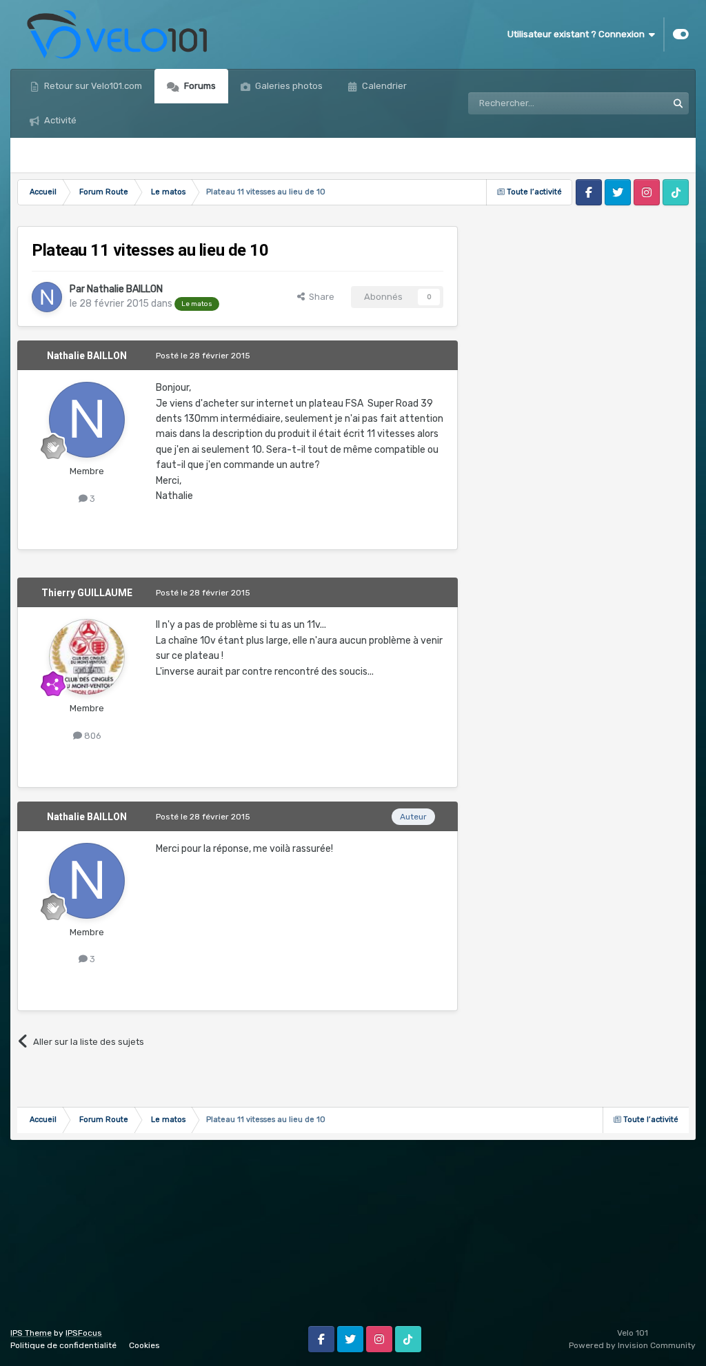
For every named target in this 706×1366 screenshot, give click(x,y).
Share (319, 297)
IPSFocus (83, 1333)
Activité (59, 120)
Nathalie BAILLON (125, 289)
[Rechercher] (678, 103)
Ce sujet (632, 103)
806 (91, 736)
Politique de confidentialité (63, 1345)
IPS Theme (31, 1333)
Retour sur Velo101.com (92, 86)
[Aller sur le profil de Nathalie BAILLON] (47, 297)
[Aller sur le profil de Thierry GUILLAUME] (87, 657)
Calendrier (383, 86)
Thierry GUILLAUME (86, 592)
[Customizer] (681, 34)
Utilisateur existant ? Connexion (578, 34)
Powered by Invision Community (632, 1345)
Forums (199, 86)
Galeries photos (288, 86)
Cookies (144, 1345)
